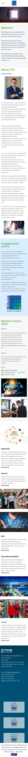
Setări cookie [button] (19, 751)
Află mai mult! (5, 467)
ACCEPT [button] (14, 754)
